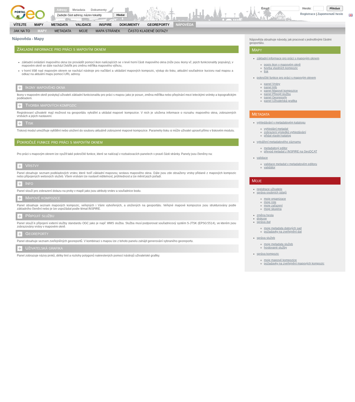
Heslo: (306, 8)
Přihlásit (335, 8)
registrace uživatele (269, 189)
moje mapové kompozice (280, 260)
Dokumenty (99, 10)
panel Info (270, 87)
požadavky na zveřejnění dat (283, 231)
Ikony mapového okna (45, 87)
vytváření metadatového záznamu (279, 142)
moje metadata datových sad (283, 228)
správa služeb (266, 238)
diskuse (262, 218)
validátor (269, 167)
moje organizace (275, 199)
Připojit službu (39, 215)
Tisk (29, 123)
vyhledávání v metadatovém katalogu (281, 122)
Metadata (78, 10)
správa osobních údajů (272, 192)
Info (29, 183)
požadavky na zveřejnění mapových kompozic (294, 263)
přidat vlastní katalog (277, 135)
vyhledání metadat (276, 129)
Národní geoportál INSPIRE (30, 12)
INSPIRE (105, 25)
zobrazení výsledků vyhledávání (285, 132)
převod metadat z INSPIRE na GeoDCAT (290, 151)
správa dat (263, 222)
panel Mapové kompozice (281, 90)
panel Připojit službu (277, 94)
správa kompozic (268, 254)
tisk (266, 71)
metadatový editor (275, 148)
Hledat (120, 15)
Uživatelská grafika (44, 248)
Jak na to (22, 31)
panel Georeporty (275, 97)
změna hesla (265, 215)
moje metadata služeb (278, 244)
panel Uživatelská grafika (280, 101)
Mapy (38, 25)
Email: (265, 8)
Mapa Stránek (108, 31)
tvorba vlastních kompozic (281, 68)
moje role (270, 202)
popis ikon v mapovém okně (282, 64)
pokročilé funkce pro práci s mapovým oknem (286, 77)
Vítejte (20, 25)
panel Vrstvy (272, 84)
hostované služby (275, 247)
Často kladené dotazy (148, 31)
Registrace (307, 14)
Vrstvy (32, 165)
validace (262, 157)
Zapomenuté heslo (330, 14)
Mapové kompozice (42, 197)
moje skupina (273, 209)
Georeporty (158, 25)
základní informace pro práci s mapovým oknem (288, 58)
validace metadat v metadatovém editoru (290, 164)
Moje (83, 31)
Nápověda (184, 25)
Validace (83, 25)
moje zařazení (273, 205)
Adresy (62, 10)
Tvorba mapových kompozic (51, 105)
